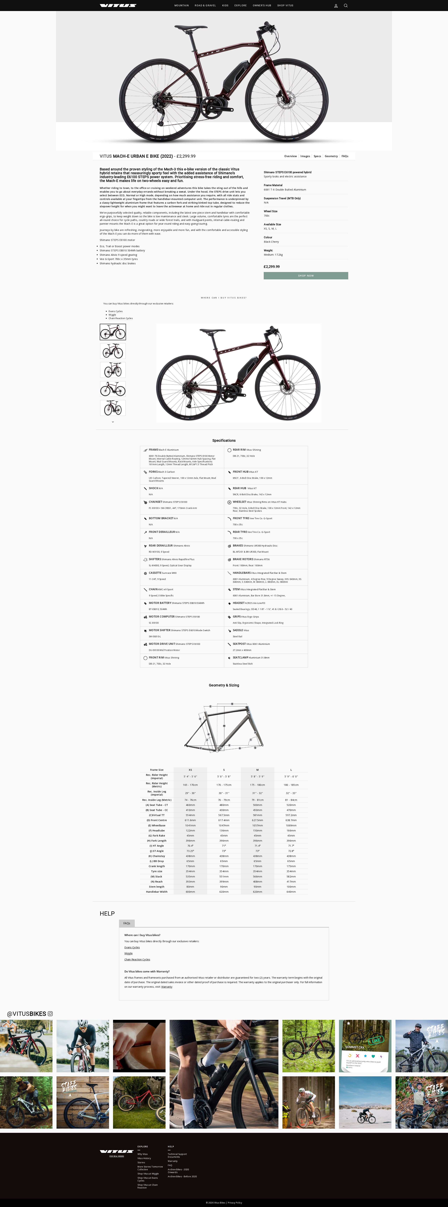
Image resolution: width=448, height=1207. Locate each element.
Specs (317, 156)
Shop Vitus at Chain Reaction (148, 1186)
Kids (225, 5)
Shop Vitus (285, 5)
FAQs (345, 156)
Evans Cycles (116, 311)
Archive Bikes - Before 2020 (182, 1176)
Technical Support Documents (177, 1155)
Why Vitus (143, 1154)
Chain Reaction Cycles (121, 318)
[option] (238, 373)
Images (305, 156)
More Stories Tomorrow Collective (150, 1168)
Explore (240, 5)
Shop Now (306, 275)
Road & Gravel (205, 5)
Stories (141, 1162)
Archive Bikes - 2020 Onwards (178, 1171)
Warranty (166, 986)
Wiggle (112, 314)
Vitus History (144, 1158)
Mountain (181, 5)
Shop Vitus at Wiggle (148, 1173)
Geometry (331, 156)
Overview (290, 156)
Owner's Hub (262, 5)
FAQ (170, 1165)
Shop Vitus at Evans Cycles (148, 1179)
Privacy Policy (235, 1202)
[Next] (113, 421)
